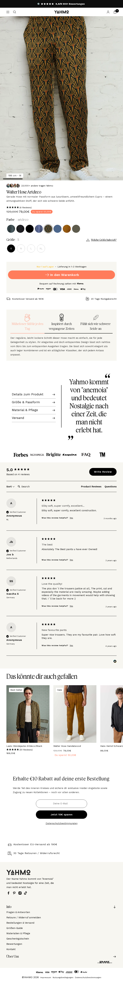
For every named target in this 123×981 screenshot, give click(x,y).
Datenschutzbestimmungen (62, 823)
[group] (23, 470)
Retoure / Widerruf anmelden (23, 917)
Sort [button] (9, 486)
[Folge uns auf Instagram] (21, 893)
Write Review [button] (103, 471)
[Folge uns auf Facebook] (9, 893)
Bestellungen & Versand (20, 922)
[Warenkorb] (115, 11)
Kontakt (11, 949)
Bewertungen (14, 944)
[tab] (91, 487)
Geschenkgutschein (17, 938)
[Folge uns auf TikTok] (26, 893)
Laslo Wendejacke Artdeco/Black (24, 746)
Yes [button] (71, 518)
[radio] (11, 228)
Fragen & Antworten (18, 912)
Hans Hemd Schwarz (111, 746)
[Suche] (14, 12)
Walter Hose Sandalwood (67, 746)
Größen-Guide (14, 928)
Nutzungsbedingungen (63, 977)
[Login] (108, 12)
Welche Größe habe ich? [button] (104, 240)
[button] (61, 207)
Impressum (45, 977)
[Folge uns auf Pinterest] (15, 893)
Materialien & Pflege (18, 933)
